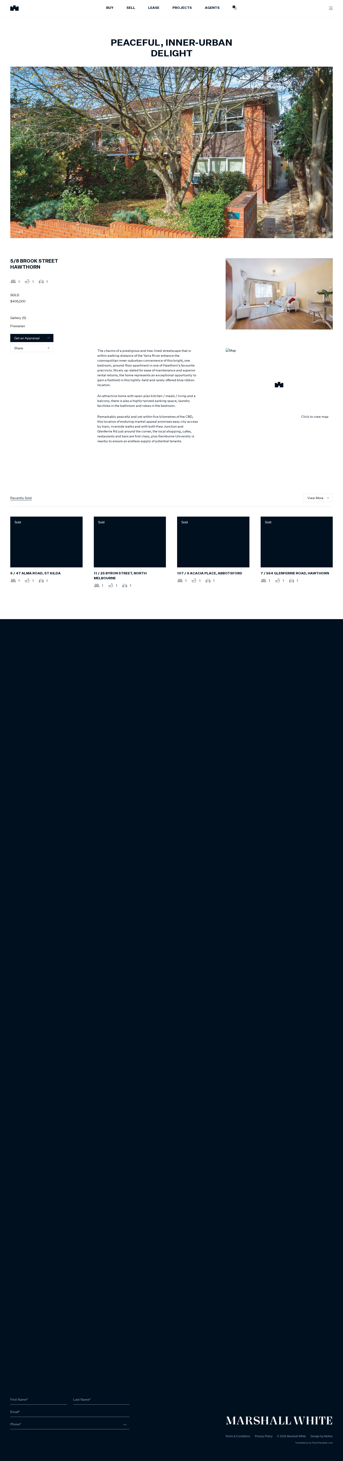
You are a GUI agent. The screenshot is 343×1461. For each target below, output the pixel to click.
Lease (153, 8)
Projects (182, 8)
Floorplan (17, 326)
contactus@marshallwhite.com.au (35, 1442)
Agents (212, 8)
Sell (130, 8)
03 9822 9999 (20, 1437)
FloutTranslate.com (322, 1442)
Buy (109, 8)
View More (315, 498)
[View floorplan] (324, 231)
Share (18, 348)
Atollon (328, 1436)
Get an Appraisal (27, 338)
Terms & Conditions (237, 1436)
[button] (279, 385)
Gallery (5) (18, 318)
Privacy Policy (264, 1436)
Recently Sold (21, 498)
